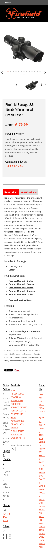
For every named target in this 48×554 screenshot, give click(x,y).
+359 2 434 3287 (14, 166)
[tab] (11, 192)
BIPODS (14, 427)
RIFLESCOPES (17, 393)
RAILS (13, 417)
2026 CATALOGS (42, 465)
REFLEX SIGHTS (18, 410)
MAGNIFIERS (17, 400)
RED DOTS (16, 404)
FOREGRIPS (16, 434)
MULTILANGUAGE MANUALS (42, 540)
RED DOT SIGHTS (19, 407)
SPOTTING (16, 397)
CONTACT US (41, 397)
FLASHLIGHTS (17, 431)
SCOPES (14, 390)
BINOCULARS (17, 424)
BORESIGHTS (17, 414)
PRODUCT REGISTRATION (42, 506)
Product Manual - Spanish (22, 291)
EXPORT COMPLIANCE (42, 425)
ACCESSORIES (17, 421)
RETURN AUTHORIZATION (42, 523)
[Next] (45, 73)
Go (13, 449)
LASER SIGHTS (18, 437)
